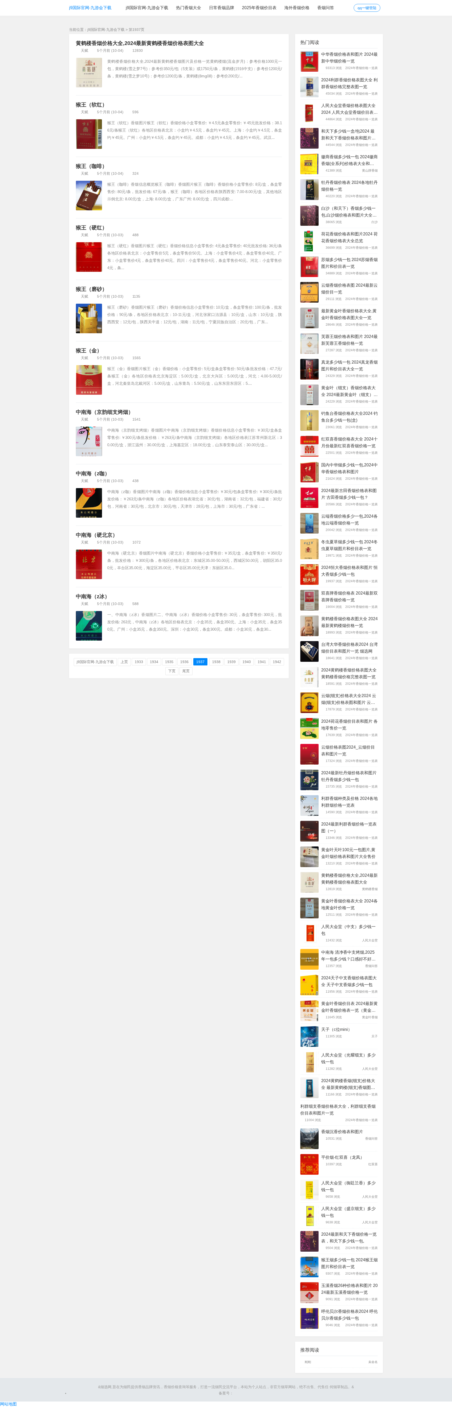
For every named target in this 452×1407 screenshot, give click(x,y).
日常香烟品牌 (221, 7)
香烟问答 (325, 7)
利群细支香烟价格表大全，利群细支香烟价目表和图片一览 (338, 1109)
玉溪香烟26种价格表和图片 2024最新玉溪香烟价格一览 (349, 1289)
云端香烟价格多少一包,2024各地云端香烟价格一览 (349, 519)
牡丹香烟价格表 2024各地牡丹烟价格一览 (349, 185)
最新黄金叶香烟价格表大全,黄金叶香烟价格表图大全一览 (349, 314)
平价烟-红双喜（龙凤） (342, 1157)
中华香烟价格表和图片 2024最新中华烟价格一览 (349, 57)
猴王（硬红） (91, 227)
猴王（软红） (91, 105)
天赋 (84, 50)
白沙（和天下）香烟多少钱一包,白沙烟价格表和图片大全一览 (349, 212)
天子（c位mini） (336, 1029)
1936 (184, 662)
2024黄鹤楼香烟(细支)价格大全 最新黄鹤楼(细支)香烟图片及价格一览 (348, 1084)
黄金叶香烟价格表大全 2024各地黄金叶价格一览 (349, 904)
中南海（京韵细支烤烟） (104, 412)
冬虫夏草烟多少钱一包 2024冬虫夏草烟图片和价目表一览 (349, 545)
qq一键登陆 (367, 8)
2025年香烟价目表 (259, 7)
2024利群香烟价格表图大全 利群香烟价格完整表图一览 (349, 83)
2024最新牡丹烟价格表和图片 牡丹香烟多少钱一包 (349, 776)
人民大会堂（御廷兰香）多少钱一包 (348, 1186)
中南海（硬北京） (97, 535)
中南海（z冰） (93, 596)
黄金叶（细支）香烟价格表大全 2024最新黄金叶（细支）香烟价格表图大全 (349, 392)
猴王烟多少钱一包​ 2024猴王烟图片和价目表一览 (349, 1263)
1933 (139, 662)
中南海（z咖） (93, 473)
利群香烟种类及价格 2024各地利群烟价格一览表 (349, 801)
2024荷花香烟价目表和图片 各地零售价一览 (349, 724)
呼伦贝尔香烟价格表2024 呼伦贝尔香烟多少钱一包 (349, 1314)
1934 (154, 662)
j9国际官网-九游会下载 (90, 7)
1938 (216, 662)
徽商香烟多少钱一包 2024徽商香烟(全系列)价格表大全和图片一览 (349, 161)
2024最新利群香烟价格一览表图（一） (349, 827)
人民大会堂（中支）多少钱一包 (348, 930)
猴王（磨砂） (91, 289)
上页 (124, 662)
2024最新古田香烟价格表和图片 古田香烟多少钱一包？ (349, 494)
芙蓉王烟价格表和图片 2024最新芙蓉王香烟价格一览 (349, 340)
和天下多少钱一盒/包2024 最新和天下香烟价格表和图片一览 (348, 135)
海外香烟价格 (296, 7)
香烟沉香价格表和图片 (342, 1131)
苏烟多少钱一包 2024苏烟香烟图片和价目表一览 (349, 263)
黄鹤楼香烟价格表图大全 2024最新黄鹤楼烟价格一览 (349, 622)
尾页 (186, 671)
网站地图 (8, 1404)
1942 (277, 662)
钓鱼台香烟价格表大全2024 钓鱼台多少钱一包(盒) (349, 416)
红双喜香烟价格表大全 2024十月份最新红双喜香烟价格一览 (349, 442)
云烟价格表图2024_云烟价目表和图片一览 (348, 750)
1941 (262, 662)
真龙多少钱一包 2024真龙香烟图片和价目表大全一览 (349, 365)
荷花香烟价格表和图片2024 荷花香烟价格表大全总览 (349, 237)
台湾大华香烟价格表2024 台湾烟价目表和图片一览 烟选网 (349, 647)
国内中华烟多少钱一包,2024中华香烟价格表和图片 (349, 468)
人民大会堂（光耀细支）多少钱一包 (348, 1058)
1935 (169, 662)
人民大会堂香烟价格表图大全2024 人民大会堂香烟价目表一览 (349, 109)
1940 (246, 662)
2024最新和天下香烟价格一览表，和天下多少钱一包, (349, 1237)
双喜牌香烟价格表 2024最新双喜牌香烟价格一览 (349, 596)
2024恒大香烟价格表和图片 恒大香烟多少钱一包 (349, 571)
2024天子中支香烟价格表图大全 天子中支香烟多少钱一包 (349, 981)
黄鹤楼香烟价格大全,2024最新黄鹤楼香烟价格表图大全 (140, 43)
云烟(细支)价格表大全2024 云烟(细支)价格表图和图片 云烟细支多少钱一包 (348, 699)
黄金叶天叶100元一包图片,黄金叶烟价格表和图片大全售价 (348, 853)
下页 (172, 671)
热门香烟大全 (188, 7)
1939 (231, 662)
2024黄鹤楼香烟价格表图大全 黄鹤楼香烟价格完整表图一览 (349, 673)
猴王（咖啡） (91, 166)
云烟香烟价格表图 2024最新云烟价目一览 (349, 288)
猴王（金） (89, 350)
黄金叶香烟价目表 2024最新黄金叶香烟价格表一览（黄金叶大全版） (349, 1007)
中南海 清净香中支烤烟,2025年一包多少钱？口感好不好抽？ (348, 956)
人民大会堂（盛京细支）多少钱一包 (348, 1212)
